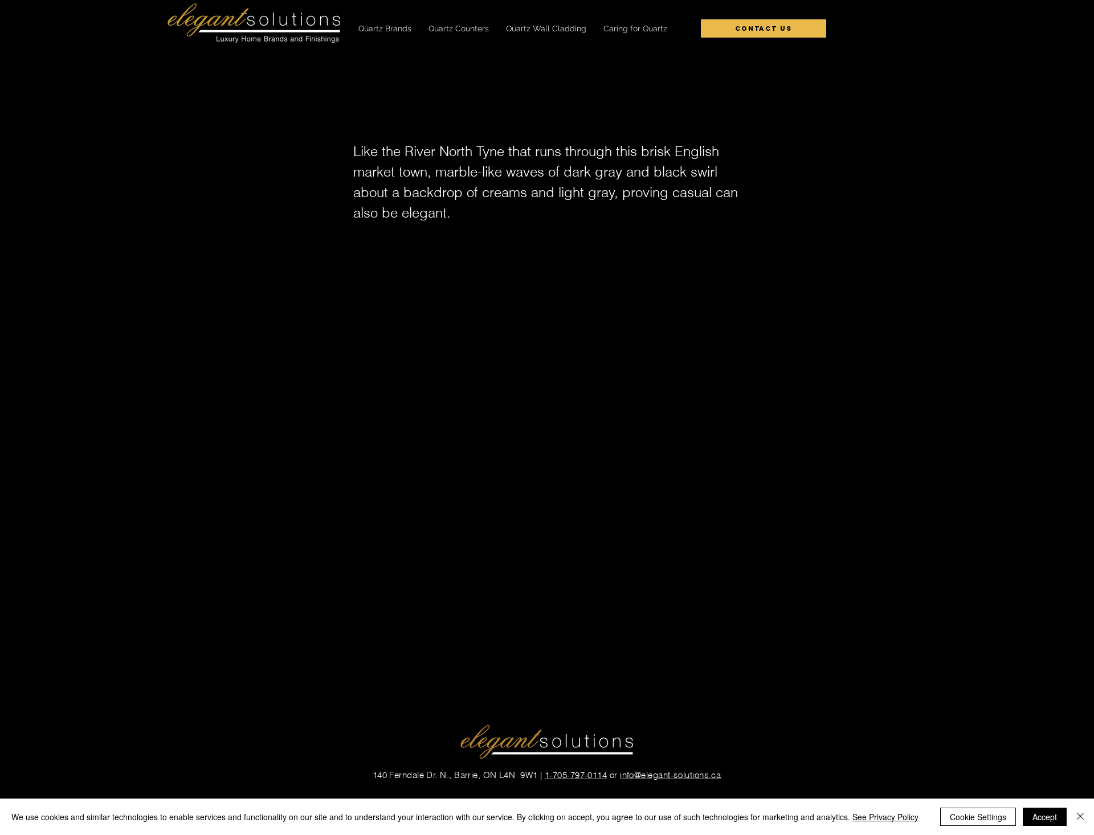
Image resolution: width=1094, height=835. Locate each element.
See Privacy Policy (885, 816)
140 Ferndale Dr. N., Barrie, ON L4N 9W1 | (459, 774)
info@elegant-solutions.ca (670, 774)
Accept (1044, 816)
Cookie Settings (978, 816)
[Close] (1080, 817)
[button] (385, 28)
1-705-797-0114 (576, 774)
